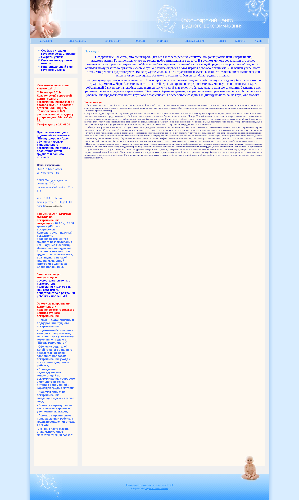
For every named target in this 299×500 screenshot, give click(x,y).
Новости (140, 41)
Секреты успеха (52, 57)
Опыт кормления (195, 41)
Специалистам (78, 41)
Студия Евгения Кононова (156, 488)
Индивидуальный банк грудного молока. (57, 68)
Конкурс (240, 41)
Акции (258, 41)
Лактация (162, 41)
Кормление (45, 41)
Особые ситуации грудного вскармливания (58, 52)
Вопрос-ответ (113, 41)
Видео (222, 41)
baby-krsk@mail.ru (54, 206)
